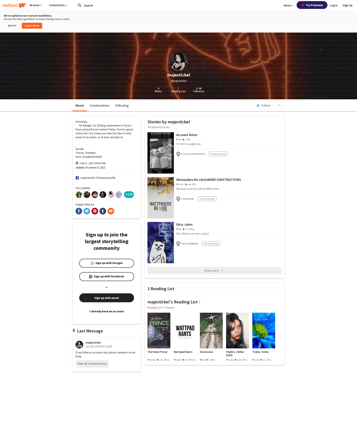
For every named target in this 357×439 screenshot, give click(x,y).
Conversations (100, 105)
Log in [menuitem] (334, 5)
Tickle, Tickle (260, 352)
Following (122, 105)
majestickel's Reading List (172, 302)
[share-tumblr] (102, 211)
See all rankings (218, 154)
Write (287, 5)
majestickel (93, 342)
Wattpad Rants (183, 352)
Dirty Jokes (184, 224)
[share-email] (110, 211)
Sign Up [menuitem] (348, 5)
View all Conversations (92, 363)
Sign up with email (106, 298)
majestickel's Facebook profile (98, 178)
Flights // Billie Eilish (235, 353)
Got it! (12, 25)
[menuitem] (263, 105)
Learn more (32, 25)
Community (57, 5)
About (79, 105)
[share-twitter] (86, 211)
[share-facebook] (78, 211)
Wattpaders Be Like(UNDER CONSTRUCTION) (208, 179)
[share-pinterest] (94, 211)
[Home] (14, 5)
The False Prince (157, 352)
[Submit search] (79, 5)
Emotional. (206, 352)
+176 (129, 194)
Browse (35, 5)
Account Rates (186, 135)
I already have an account (106, 311)
